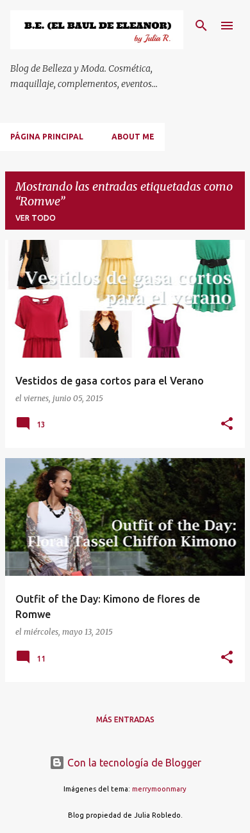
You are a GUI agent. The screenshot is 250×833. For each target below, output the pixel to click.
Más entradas (125, 719)
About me (133, 136)
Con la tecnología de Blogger (133, 762)
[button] (227, 424)
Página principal (46, 136)
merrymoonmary (159, 789)
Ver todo (35, 218)
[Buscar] (201, 25)
